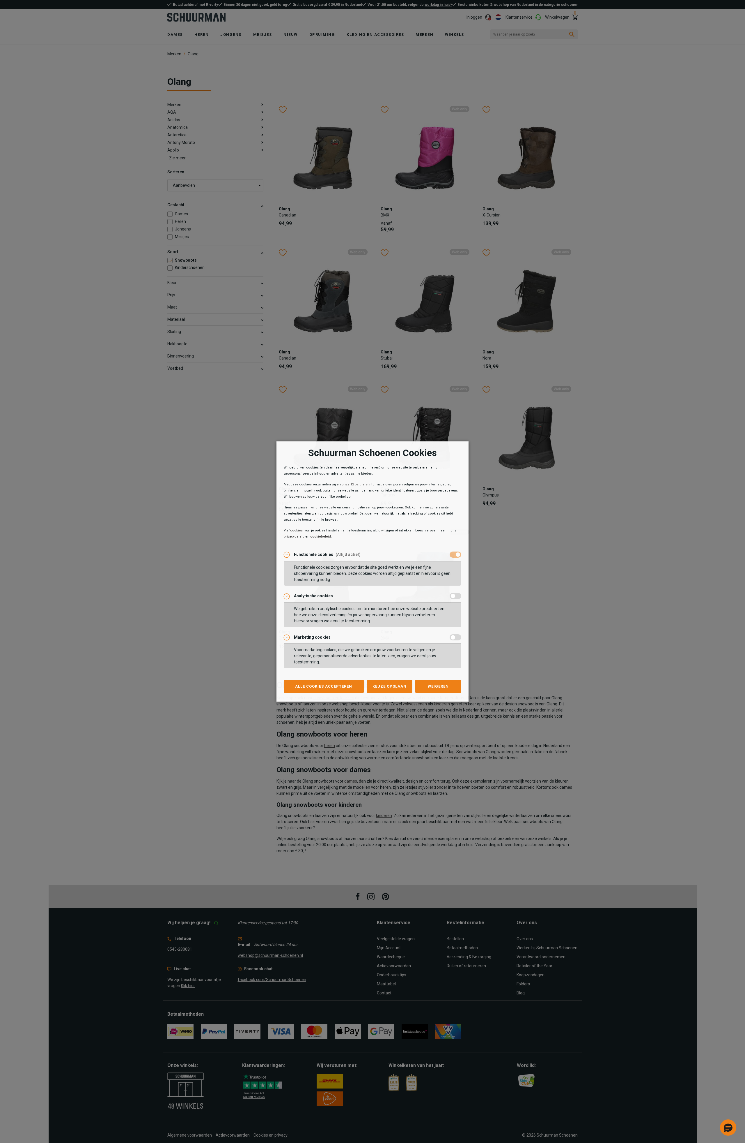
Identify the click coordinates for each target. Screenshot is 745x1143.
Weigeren (438, 686)
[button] (728, 1127)
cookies (296, 530)
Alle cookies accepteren (323, 686)
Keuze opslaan (389, 686)
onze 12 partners (355, 484)
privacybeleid (294, 536)
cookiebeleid (320, 536)
